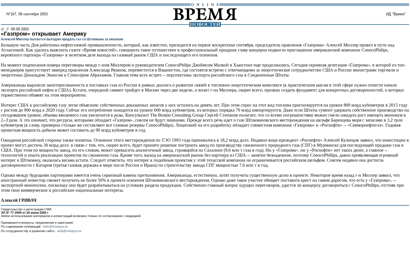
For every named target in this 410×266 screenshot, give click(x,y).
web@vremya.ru (69, 231)
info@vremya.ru (55, 226)
